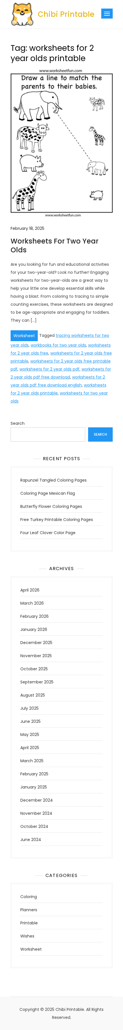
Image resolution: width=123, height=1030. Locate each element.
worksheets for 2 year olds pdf (49, 369)
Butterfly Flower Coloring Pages (51, 506)
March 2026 (32, 603)
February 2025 (34, 774)
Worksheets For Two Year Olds (54, 245)
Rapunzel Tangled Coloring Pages (53, 480)
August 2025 (32, 695)
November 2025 (36, 656)
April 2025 (29, 748)
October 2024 (34, 826)
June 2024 (30, 839)
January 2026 (33, 629)
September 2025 (36, 682)
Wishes (27, 936)
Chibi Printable (66, 14)
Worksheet (24, 336)
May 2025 (29, 734)
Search (18, 423)
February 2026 (34, 616)
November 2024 (36, 813)
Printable (29, 923)
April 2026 (29, 590)
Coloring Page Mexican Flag (47, 493)
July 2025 (29, 708)
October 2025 (34, 669)
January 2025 (33, 787)
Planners (28, 910)
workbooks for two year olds (58, 345)
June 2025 (30, 721)
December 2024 (36, 800)
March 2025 (31, 761)
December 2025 (36, 642)
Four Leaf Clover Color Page (48, 533)
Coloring (28, 897)
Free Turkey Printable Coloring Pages (56, 519)
